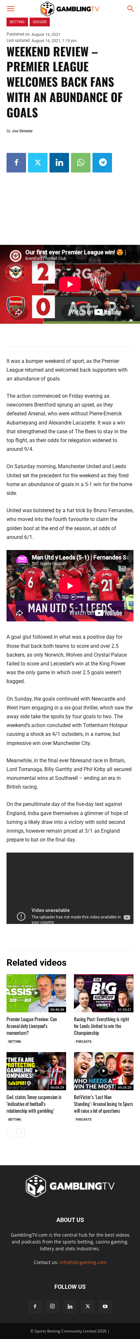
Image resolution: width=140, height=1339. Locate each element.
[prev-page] (11, 1133)
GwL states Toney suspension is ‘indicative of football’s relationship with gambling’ (34, 1103)
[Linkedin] (59, 162)
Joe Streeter (22, 131)
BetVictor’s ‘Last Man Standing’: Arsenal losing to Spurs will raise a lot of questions (103, 1103)
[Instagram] (52, 1306)
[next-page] (21, 1133)
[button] (10, 9)
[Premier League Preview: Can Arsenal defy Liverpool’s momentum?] (36, 993)
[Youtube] (105, 1306)
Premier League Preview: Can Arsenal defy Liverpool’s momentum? (32, 1025)
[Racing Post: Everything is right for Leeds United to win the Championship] (103, 993)
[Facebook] (16, 162)
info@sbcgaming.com (83, 1262)
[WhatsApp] (81, 162)
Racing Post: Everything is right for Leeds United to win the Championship (101, 1025)
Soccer (40, 22)
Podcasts (83, 1041)
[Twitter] (38, 162)
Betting (14, 1041)
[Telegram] (102, 162)
